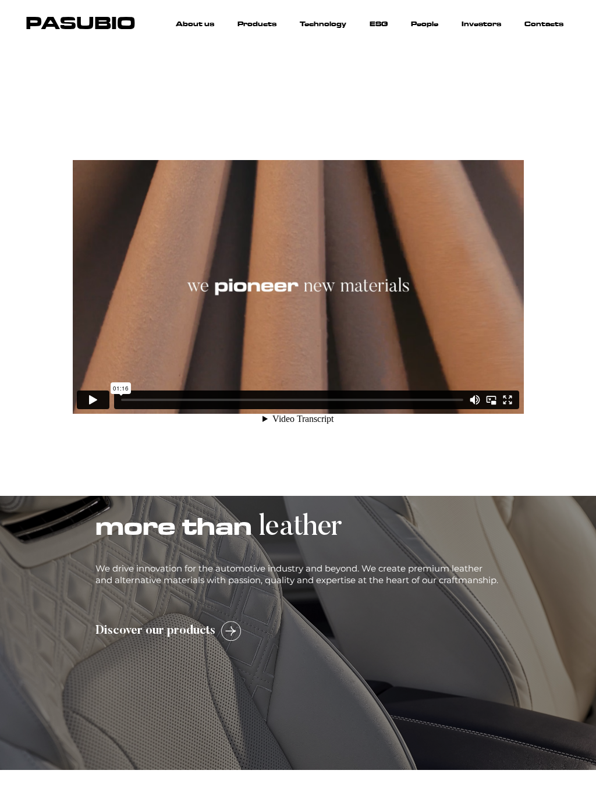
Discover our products (155, 631)
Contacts (543, 24)
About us (195, 24)
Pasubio (80, 23)
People (424, 24)
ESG (379, 24)
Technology (323, 24)
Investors (481, 24)
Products (256, 24)
